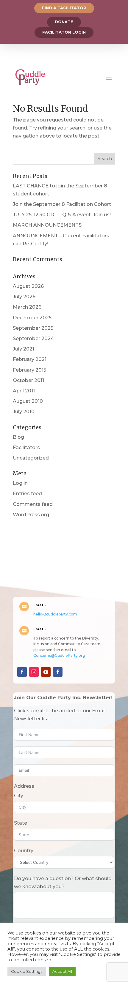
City (18, 795)
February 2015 (29, 370)
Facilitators (26, 447)
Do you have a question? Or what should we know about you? (63, 882)
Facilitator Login (64, 32)
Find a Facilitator (64, 7)
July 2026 (24, 296)
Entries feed (27, 493)
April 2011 (24, 391)
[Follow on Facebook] (22, 672)
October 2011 (28, 380)
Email (39, 605)
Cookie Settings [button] (26, 971)
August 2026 (28, 286)
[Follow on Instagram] (34, 672)
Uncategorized (31, 458)
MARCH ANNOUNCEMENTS (47, 225)
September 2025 (33, 328)
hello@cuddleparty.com (55, 614)
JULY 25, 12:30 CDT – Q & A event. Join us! (62, 214)
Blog (18, 437)
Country (23, 850)
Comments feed (33, 504)
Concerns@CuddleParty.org (59, 655)
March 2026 (27, 307)
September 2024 (33, 338)
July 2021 (23, 349)
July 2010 (24, 411)
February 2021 (29, 359)
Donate (64, 21)
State (20, 823)
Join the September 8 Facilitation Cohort (62, 204)
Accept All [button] (62, 971)
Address (24, 786)
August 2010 (28, 401)
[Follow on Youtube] (46, 672)
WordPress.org (31, 514)
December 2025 (32, 318)
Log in (20, 483)
